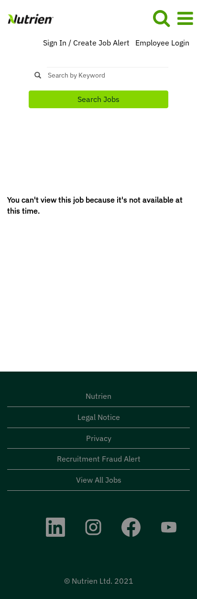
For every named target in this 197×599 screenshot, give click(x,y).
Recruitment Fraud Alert (99, 458)
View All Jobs (98, 480)
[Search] (161, 18)
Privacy (98, 438)
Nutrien (98, 396)
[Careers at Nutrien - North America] (27, 17)
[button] (185, 18)
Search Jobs (98, 99)
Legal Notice (98, 417)
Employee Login (162, 42)
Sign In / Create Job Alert (86, 42)
